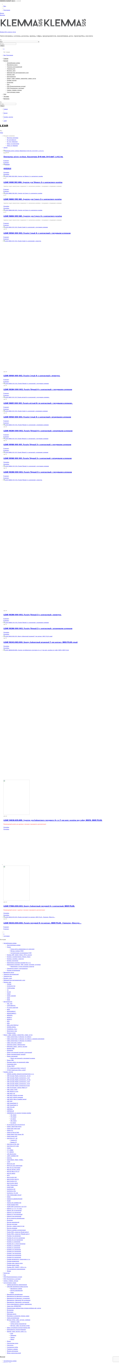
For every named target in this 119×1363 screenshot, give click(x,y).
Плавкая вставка (11, 1033)
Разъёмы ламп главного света (15, 1263)
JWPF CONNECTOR (12, 1155)
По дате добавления (12, 141)
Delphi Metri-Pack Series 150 (15, 1134)
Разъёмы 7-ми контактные (14, 1253)
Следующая (6, 936)
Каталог (2, 13)
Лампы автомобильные (13, 1318)
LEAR (8, 1161)
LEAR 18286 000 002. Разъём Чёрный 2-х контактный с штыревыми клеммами (37, 628)
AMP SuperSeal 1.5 (12, 1105)
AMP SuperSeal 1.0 (12, 1103)
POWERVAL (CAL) (12, 1029)
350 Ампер (13, 1120)
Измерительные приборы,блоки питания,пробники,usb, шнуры (24, 1308)
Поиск (2, 45)
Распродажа (10, 82)
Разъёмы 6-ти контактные (14, 1251)
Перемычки (10, 1050)
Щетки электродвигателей (14, 1353)
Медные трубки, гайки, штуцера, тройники (18, 1319)
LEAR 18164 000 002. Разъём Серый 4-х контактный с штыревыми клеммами (37, 417)
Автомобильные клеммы (13, 63)
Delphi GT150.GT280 (13, 1132)
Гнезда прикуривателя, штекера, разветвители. (19, 1304)
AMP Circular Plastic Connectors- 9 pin (18, 1083)
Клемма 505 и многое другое (8, 32)
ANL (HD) (9, 1003)
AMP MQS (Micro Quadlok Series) (16, 1099)
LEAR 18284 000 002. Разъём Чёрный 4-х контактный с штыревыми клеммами (37, 431)
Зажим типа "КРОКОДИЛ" (14, 1306)
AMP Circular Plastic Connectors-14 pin (18, 1085)
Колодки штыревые (12, 1228)
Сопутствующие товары (13, 92)
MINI (8, 1023)
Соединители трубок (12, 1347)
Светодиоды (10, 1345)
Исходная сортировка (12, 137)
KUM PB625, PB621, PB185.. (15, 1159)
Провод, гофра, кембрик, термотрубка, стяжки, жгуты (21, 78)
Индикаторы (10, 1310)
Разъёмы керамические (13, 1261)
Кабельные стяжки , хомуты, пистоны (17, 1046)
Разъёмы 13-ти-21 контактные (15, 1239)
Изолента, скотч (11, 70)
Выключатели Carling (16, 1288)
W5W (8, 997)
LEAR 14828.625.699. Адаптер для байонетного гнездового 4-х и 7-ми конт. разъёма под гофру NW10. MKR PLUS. (52, 820)
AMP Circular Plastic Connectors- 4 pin (18, 1081)
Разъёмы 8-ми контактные (14, 1255)
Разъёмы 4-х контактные (13, 1247)
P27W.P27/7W (11, 986)
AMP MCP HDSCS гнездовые (15, 1095)
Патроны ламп (11, 74)
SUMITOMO (10, 1187)
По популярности (11, 139)
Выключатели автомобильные (15, 1294)
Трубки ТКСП (10, 1066)
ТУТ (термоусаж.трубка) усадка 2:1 (16, 1068)
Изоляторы (10, 1220)
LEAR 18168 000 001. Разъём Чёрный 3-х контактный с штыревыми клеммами (37, 458)
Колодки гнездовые (12, 1224)
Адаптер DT (13, 1140)
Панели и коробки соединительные (16, 1230)
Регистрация (6, 10)
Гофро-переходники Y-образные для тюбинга (19, 1036)
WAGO (9, 1196)
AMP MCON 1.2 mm (12, 1091)
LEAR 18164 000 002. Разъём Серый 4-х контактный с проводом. (31, 375)
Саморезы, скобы (14, 1321)
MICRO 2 (9, 1017)
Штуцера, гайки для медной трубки (20, 1325)
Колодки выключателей (13, 1222)
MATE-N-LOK (11, 1163)
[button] (6, 160)
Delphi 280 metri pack (13, 1128)
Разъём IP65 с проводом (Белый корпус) (18, 1232)
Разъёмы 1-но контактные (14, 1236)
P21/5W (9, 984)
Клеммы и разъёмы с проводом (15, 958)
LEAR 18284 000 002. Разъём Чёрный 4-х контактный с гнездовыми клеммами (37, 389)
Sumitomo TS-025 (12, 1193)
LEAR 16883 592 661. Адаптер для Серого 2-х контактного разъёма (32, 199)
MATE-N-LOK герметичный (14, 1165)
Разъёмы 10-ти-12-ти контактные (16, 1238)
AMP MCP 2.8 (11, 1093)
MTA (8, 1175)
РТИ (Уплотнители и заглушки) (15, 88)
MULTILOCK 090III (12, 1183)
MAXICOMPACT (11, 1011)
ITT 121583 (10, 1150)
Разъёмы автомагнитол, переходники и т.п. (18, 1259)
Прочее (9, 1341)
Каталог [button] (5, 61)
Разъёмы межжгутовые (13, 1265)
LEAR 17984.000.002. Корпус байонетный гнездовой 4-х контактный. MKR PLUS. (39, 906)
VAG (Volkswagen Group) (14, 1195)
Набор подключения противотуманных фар (18, 1327)
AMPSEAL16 (10, 1111)
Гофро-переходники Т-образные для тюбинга (19, 1040)
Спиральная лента (11, 1064)
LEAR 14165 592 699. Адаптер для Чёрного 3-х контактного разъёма (32, 182)
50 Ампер (13, 1122)
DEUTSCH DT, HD (12, 1138)
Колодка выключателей (16, 1290)
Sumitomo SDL (11, 1191)
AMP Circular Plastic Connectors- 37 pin (18, 1079)
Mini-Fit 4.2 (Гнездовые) (13, 1167)
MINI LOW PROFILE (12, 1025)
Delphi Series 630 (12, 1136)
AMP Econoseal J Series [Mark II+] (17, 1087)
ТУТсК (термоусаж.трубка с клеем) (16, 1070)
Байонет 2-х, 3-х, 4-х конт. (14, 1208)
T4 (7, 990)
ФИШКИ (7, 168)
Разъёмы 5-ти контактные (14, 1249)
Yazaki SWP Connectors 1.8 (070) (16, 1206)
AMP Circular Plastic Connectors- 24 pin (18, 1075)
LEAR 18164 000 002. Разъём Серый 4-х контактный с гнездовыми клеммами (37, 233)
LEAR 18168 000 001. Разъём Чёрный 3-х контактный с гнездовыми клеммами (37, 444)
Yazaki (9, 1200)
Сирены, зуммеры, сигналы (14, 90)
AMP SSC (9, 1101)
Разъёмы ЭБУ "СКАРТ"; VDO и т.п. (16, 1267)
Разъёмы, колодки (11, 80)
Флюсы (12, 1339)
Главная (5, 58)
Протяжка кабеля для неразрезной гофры (18, 1062)
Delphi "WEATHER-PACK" (14, 1126)
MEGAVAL (10, 1015)
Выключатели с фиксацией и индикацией (18, 1302)
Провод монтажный (12, 1056)
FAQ (4, 94)
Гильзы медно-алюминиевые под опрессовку (22, 949)
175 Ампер (13, 1116)
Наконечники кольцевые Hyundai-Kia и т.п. (19, 962)
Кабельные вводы (11, 1314)
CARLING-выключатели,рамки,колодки (17, 1286)
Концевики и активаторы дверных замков (18, 1316)
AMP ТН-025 (10, 1107)
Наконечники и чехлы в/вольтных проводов (22, 966)
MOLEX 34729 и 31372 (13, 1169)
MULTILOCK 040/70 (13, 1179)
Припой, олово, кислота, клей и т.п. (17, 1331)
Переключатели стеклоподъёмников (16, 1329)
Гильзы (9, 947)
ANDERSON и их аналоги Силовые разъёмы (19, 1113)
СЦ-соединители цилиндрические (16, 1269)
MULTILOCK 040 (12, 1177)
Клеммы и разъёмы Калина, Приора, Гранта (18, 956)
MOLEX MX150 (11, 1173)
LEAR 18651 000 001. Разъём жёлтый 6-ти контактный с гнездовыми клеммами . (38, 403)
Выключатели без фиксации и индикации (18, 1296)
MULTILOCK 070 (12, 1181)
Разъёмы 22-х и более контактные (16, 1243)
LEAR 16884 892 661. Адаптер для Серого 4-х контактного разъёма (32, 216)
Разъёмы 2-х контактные (13, 1241)
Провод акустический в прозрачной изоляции (22, 1058)
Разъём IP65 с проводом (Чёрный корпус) (18, 1234)
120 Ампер (13, 1115)
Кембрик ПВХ (10, 1048)
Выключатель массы (12, 64)
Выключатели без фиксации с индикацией (18, 1298)
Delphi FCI (10, 1130)
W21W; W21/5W (11, 995)
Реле (8, 84)
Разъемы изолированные (13, 970)
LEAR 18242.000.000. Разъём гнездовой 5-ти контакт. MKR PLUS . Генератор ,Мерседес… (42, 923)
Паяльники (13, 1335)
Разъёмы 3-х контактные (13, 1245)
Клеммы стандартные (12, 960)
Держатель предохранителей (14, 66)
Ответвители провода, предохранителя (17, 968)
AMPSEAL (10, 1109)
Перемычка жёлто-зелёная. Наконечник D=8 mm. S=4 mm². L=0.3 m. (33, 157)
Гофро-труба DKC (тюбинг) (14, 1042)
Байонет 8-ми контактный (14, 1216)
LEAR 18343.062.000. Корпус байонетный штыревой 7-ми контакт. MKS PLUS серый (40, 642)
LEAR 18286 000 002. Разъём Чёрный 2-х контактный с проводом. (32, 615)
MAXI (8, 1009)
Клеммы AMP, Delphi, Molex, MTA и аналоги (19, 954)
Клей (11, 1333)
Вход (4, 6)
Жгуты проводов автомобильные (15, 1218)
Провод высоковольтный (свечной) (16, 1054)
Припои (12, 1337)
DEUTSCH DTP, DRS (13, 1146)
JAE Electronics (11, 1154)
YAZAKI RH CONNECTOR (14, 1202)
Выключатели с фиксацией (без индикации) (18, 1300)
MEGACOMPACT (11, 1013)
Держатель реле (11, 68)
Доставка (6, 96)
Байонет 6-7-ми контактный (14, 1214)
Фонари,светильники (12, 1351)
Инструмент (10, 1312)
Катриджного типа (12, 1031)
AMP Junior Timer (12, 1089)
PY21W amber (11, 988)
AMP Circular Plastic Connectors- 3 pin (18, 1077)
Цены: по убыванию (12, 145)
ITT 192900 (10, 1152)
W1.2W (9, 992)
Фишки (9, 1271)
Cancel (5, 147)
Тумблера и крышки (12, 1349)
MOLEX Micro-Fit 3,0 (13, 1171)
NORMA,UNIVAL (11, 1027)
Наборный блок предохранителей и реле (18, 72)
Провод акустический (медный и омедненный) (19, 1052)
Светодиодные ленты (12, 1343)
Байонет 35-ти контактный (14, 1210)
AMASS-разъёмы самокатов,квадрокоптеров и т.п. (20, 1074)
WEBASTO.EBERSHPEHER (14, 1198)
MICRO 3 (9, 1019)
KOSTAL (9, 1157)
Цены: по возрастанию (13, 143)
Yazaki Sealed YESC (12, 1204)
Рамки (12, 1292)
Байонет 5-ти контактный (14, 1212)
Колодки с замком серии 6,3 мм (15, 1226)
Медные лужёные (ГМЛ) (17, 951)
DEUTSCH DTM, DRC (13, 1144)
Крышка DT (13, 1142)
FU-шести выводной (12, 1007)
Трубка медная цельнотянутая (18, 1323)
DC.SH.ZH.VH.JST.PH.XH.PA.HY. (16, 1124)
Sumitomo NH (11, 1189)
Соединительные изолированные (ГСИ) (21, 953)
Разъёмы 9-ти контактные (14, 1257)
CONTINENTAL (11, 1005)
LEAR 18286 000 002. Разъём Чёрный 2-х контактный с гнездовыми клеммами (37, 472)
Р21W (8, 999)
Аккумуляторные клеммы (13, 945)
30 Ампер (13, 1118)
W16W (8, 994)
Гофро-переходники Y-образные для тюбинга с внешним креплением (25, 1038)
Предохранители (11, 76)
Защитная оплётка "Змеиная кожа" (16, 1044)
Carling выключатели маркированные (17, 1284)
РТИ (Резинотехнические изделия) (16, 86)
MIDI (8, 1021)
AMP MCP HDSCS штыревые (15, 1097)
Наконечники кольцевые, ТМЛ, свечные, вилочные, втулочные (24, 964)
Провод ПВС (10, 1060)
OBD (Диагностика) (12, 1185)
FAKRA (9, 1148)
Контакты (2, 15)
